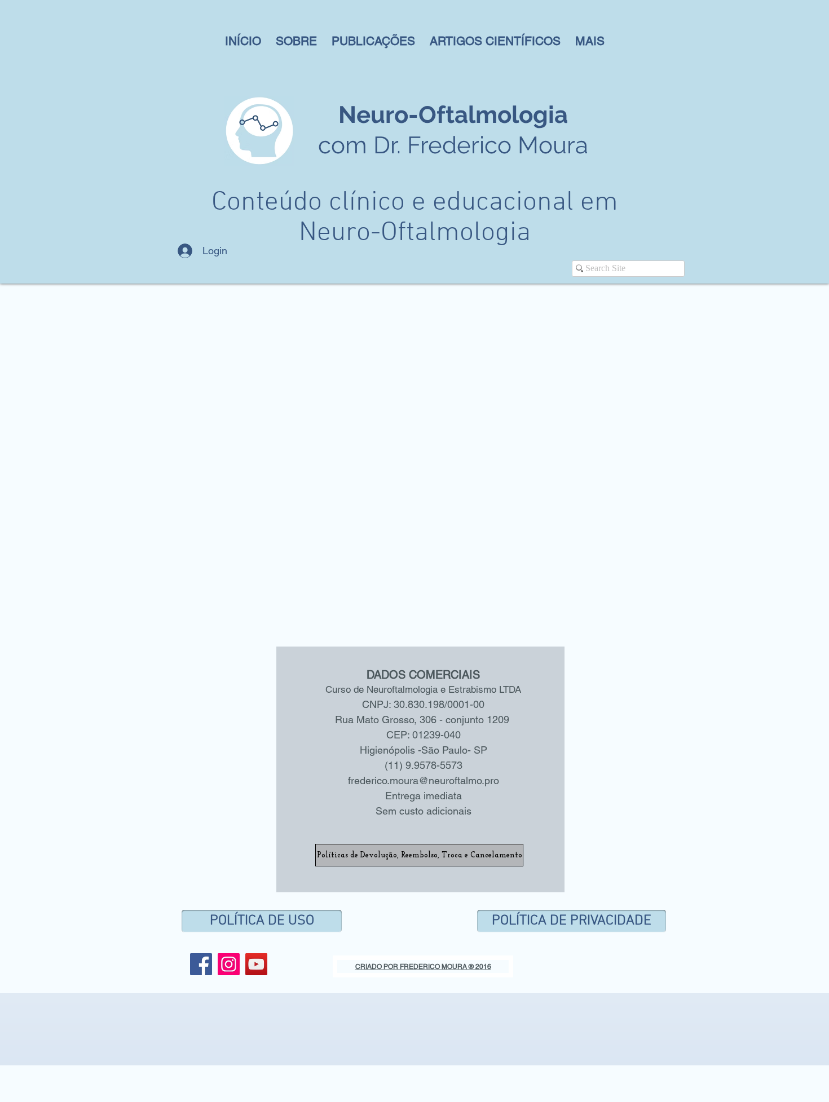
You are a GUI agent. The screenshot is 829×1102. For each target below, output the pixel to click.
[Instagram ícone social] (229, 964)
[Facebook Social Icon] (201, 964)
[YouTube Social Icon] (256, 964)
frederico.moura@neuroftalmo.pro (423, 780)
